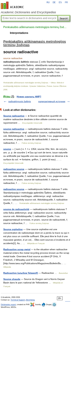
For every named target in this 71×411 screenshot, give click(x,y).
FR (66, 2)
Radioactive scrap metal (16, 249)
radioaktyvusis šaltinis (19, 101)
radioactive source (13, 169)
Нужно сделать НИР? (29, 96)
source (7, 149)
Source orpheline (13, 229)
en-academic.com (13, 5)
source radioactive (13, 129)
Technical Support (18, 300)
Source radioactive (13, 115)
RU (48, 2)
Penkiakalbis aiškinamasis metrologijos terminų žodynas (35, 27)
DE (54, 2)
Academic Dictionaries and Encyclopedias (28, 12)
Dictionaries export (8, 304)
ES (60, 2)
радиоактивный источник (51, 101)
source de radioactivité (16, 209)
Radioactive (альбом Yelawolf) (20, 273)
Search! (64, 18)
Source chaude (11, 279)
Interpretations (19, 33)
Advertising (30, 300)
